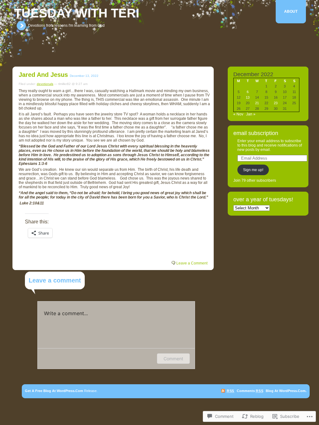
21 (257, 103)
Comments (250, 391)
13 (248, 97)
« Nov (238, 114)
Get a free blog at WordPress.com (54, 391)
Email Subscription (255, 133)
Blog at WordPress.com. (286, 391)
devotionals (45, 84)
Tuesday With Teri (76, 13)
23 (276, 103)
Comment (173, 358)
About (291, 11)
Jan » (250, 114)
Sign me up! (253, 170)
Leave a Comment (191, 263)
